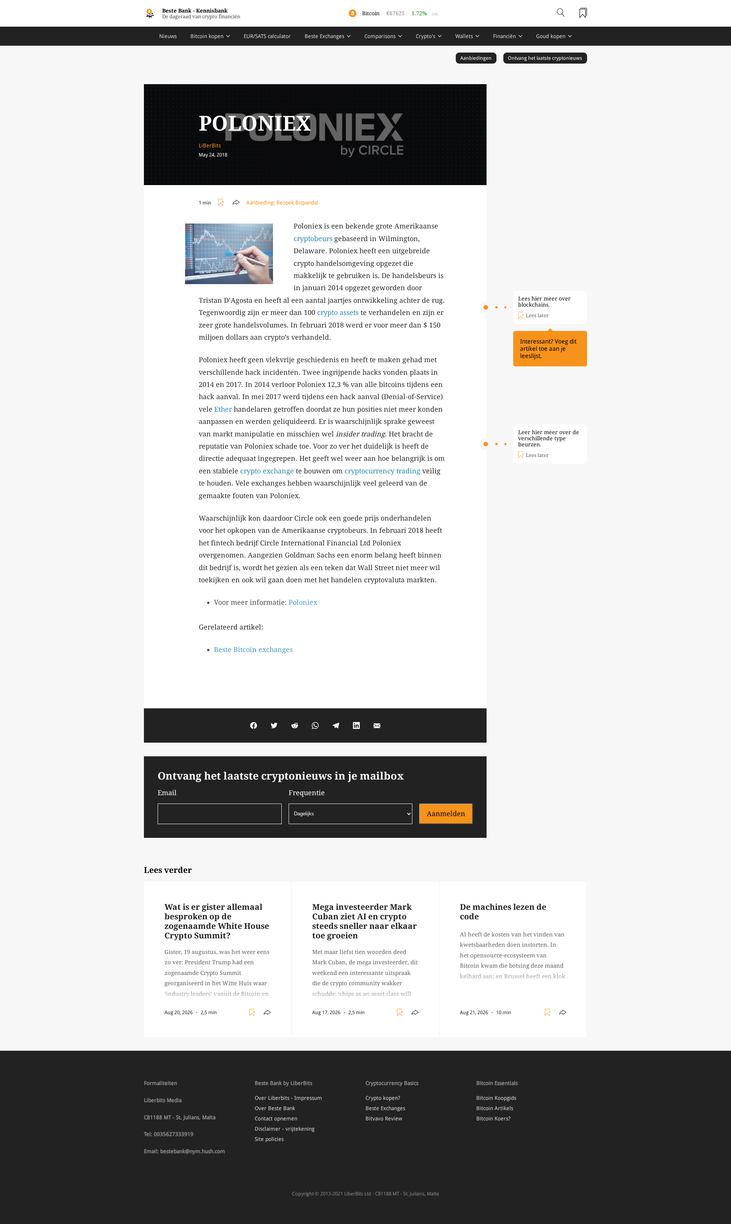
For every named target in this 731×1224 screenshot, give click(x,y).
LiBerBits (210, 145)
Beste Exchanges (324, 36)
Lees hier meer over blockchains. (544, 302)
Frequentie (307, 793)
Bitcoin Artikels (494, 1108)
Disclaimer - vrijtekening (284, 1129)
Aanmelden (446, 814)
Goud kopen (550, 36)
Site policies (269, 1139)
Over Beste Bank (275, 1108)
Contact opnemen (276, 1118)
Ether (223, 409)
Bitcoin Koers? (493, 1118)
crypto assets (338, 312)
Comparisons (380, 36)
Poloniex (303, 602)
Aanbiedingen (476, 58)
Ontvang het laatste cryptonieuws (545, 58)
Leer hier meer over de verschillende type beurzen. (548, 438)
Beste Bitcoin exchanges (253, 650)
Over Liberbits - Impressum (288, 1098)
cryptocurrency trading (382, 471)
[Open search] (561, 13)
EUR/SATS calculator (267, 36)
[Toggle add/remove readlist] (222, 202)
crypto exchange (267, 471)
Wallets (464, 36)
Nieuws (168, 36)
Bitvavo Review (384, 1118)
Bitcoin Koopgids (496, 1098)
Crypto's (425, 36)
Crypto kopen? (383, 1098)
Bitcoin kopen (206, 36)
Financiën (504, 36)
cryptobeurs (313, 239)
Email (167, 793)
